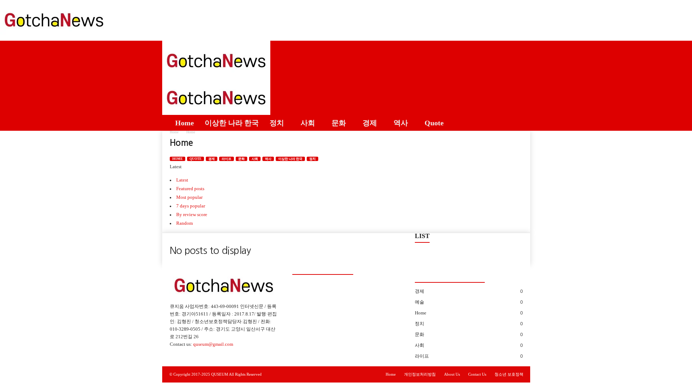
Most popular (189, 197)
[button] (519, 86)
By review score (191, 214)
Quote (434, 123)
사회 (308, 123)
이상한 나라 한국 (232, 123)
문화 (339, 123)
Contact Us (477, 374)
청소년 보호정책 (508, 374)
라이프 (226, 159)
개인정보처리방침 (420, 374)
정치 (277, 123)
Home (184, 123)
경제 (370, 123)
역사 (401, 123)
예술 (419, 302)
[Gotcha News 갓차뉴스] (346, 18)
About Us (452, 374)
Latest (182, 180)
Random (184, 223)
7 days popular (190, 206)
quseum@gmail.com (213, 344)
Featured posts (190, 188)
